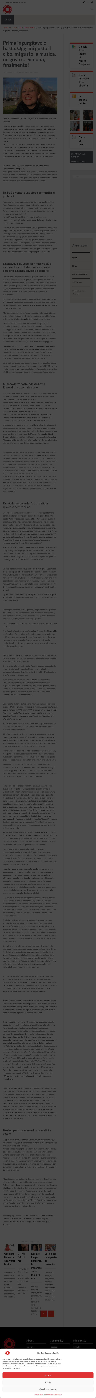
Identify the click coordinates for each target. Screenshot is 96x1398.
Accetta (48, 1375)
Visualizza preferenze (48, 1389)
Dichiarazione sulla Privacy (53, 1394)
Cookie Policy (38, 1394)
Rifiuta (48, 1382)
